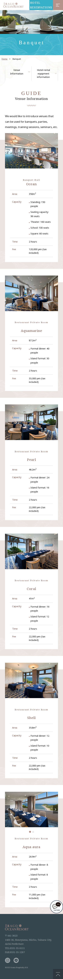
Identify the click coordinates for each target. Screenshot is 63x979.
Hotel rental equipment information (43, 73)
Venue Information (16, 71)
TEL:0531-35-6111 (15, 948)
